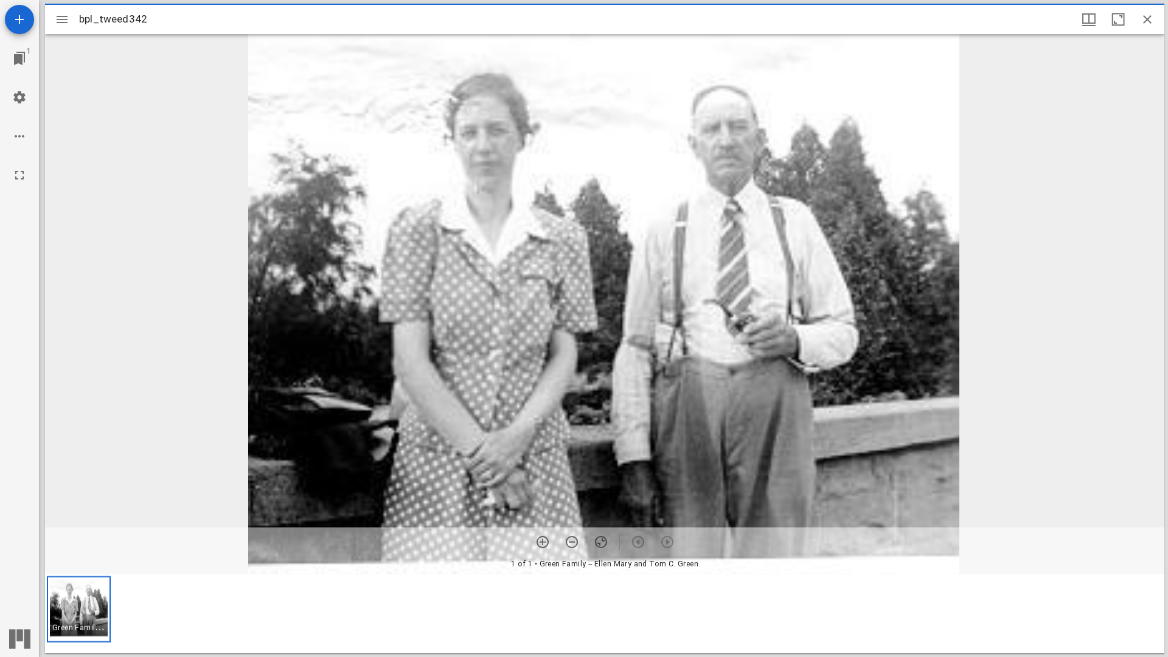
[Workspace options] (19, 136)
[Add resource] (19, 19)
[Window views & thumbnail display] (1089, 19)
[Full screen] (19, 175)
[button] (79, 609)
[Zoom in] (542, 542)
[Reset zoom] (601, 542)
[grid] (604, 613)
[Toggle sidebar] (62, 19)
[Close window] (1147, 19)
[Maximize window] (1118, 19)
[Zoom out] (571, 542)
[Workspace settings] (19, 97)
